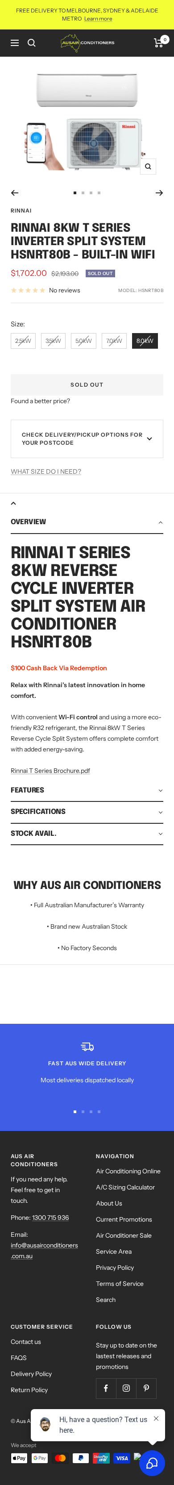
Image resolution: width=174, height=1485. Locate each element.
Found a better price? (40, 401)
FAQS (19, 1358)
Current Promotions (124, 1219)
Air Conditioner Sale (124, 1235)
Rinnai (21, 210)
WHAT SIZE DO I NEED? (46, 471)
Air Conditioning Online (128, 1171)
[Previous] (14, 193)
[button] (87, 523)
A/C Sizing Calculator (125, 1187)
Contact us (26, 1342)
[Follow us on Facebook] (106, 1388)
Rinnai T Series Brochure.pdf (50, 771)
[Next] (159, 193)
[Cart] (158, 42)
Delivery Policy (31, 1374)
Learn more (98, 18)
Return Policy (29, 1390)
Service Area (114, 1251)
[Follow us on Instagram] (126, 1388)
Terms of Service (120, 1284)
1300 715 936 (50, 1218)
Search (106, 1300)
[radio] (23, 341)
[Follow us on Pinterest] (146, 1388)
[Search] (32, 43)
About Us (109, 1203)
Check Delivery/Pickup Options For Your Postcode (82, 438)
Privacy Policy (115, 1268)
